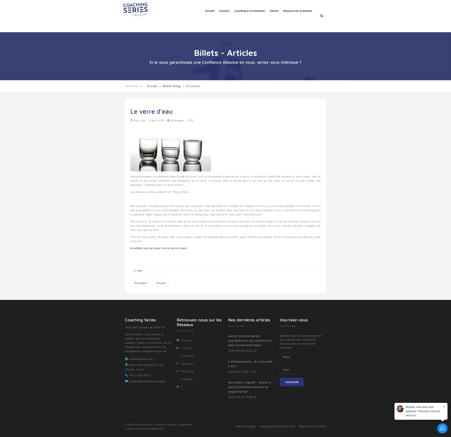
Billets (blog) (172, 86)
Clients (274, 10)
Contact (224, 10)
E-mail (137, 270)
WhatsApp (187, 371)
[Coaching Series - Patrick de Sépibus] (135, 9)
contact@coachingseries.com (147, 381)
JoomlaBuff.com (155, 428)
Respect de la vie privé (312, 426)
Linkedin (186, 348)
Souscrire (292, 382)
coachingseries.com (141, 358)
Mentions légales (246, 426)
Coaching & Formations (249, 10)
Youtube (186, 340)
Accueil (209, 10)
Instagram (187, 379)
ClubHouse (188, 356)
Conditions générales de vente (277, 426)
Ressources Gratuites (297, 10)
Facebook (187, 364)
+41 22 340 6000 (140, 375)
